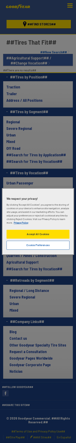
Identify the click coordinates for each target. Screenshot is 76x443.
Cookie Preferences (37, 245)
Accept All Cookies (38, 234)
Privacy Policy (21, 222)
